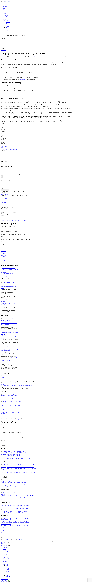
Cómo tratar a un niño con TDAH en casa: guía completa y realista (15, 499)
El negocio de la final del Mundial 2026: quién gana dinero (13, 482)
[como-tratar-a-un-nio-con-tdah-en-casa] (16, 497)
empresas (22, 79)
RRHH (4, 9)
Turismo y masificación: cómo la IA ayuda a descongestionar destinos (16, 487)
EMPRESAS (5, 7)
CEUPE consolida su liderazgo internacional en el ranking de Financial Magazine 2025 (9, 275)
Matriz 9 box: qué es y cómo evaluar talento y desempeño (9, 323)
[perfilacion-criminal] (18, 492)
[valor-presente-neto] (15, 522)
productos (40, 62)
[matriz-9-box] (9, 320)
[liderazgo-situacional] (9, 334)
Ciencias (7, 27)
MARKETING (6, 8)
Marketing (8, 26)
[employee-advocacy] (17, 383)
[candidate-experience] (18, 464)
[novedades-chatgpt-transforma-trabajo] (9, 346)
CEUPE (4, 5)
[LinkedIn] (3, 220)
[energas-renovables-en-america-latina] (12, 395)
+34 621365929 (4, 545)
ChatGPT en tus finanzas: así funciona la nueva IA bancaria (14, 521)
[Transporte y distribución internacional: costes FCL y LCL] (14, 234)
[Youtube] (8, 220)
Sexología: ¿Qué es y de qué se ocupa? (9, 149)
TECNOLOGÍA (6, 16)
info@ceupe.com (4, 544)
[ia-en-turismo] (16, 484)
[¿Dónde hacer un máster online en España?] (9, 284)
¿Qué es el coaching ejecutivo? (7, 147)
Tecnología (8, 33)
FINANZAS (5, 18)
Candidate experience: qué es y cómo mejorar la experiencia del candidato (17, 467)
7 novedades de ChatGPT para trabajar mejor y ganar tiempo (9, 350)
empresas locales (9, 88)
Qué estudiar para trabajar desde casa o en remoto (12, 454)
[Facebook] (23, 220)
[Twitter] (13, 220)
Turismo (7, 30)
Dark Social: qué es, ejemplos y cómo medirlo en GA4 (12, 378)
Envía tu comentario (4, 190)
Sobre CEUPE (4, 535)
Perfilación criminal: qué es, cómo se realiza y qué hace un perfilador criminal (17, 495)
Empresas (8, 23)
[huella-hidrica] (12, 402)
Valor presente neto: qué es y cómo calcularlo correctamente (14, 525)
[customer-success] (9, 359)
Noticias (2, 532)
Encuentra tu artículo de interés (7, 35)
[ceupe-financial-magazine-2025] (9, 270)
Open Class (5, 20)
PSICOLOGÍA (6, 15)
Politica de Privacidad (17, 214)
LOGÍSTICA (5, 13)
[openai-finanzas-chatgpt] (14, 518)
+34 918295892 (4, 542)
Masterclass (6, 19)
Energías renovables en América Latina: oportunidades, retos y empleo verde (9, 399)
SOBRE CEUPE (4, 272)
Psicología (8, 22)
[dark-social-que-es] (13, 376)
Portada (5, 4)
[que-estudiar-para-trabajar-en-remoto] (13, 451)
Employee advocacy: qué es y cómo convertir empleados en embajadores (17, 385)
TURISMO (5, 12)
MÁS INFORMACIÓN (5, 146)
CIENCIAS (5, 11)
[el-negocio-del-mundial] (14, 480)
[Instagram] (17, 220)
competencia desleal (34, 56)
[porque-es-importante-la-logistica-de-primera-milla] (16, 455)
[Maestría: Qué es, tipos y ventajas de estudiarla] (9, 300)
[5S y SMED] (3, 242)
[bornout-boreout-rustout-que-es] (18, 469)
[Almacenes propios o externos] (8, 226)
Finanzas (8, 31)
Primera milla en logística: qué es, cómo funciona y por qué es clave (15, 458)
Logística (7, 25)
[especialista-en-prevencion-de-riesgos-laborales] (12, 409)
